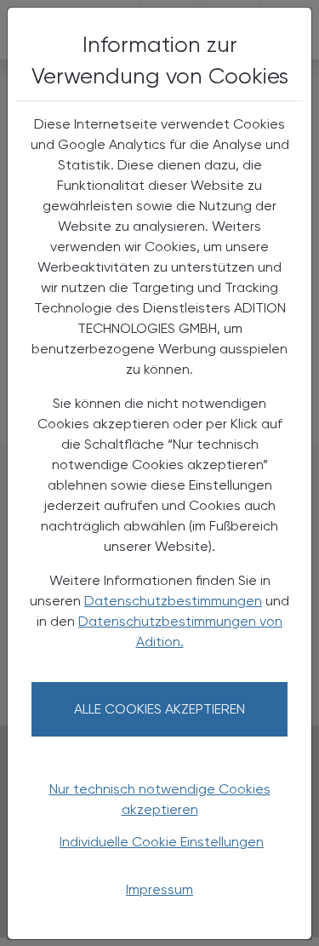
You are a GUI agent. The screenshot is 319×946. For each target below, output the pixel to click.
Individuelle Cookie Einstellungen (162, 842)
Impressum (159, 889)
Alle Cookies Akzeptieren (159, 709)
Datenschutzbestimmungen (173, 601)
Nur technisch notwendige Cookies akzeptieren (160, 799)
